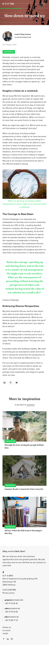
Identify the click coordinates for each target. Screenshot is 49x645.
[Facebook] (11, 383)
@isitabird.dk (14, 599)
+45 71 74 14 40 (11, 611)
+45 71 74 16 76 (11, 603)
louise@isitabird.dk (23, 37)
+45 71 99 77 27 (11, 620)
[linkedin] (5, 383)
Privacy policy (9, 592)
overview (31, 404)
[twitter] (17, 383)
